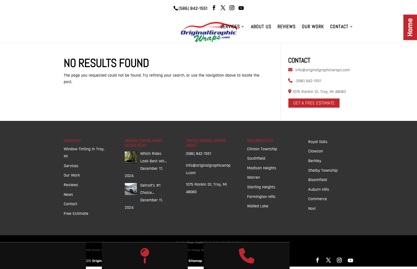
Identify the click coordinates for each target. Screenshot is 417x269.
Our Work (313, 27)
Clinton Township (262, 149)
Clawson (315, 151)
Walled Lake (257, 206)
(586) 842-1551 (308, 81)
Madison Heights (261, 168)
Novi (312, 208)
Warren (253, 177)
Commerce (317, 199)
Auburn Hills (318, 189)
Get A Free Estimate (314, 103)
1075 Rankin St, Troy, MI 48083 (319, 91)
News (68, 194)
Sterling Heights (261, 187)
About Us (261, 27)
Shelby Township (323, 170)
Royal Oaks (317, 141)
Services (230, 27)
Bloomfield (317, 180)
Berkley (314, 161)
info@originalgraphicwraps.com (322, 70)
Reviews (287, 27)
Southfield (256, 158)
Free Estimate (76, 213)
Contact (339, 27)
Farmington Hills (261, 196)
